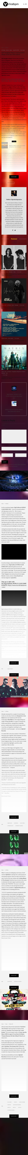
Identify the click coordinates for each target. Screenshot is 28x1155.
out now (14, 1058)
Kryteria (5, 1042)
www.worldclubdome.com (18, 656)
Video (14, 271)
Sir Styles (21, 1034)
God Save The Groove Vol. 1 (11, 1046)
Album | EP (3, 305)
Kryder (3, 1032)
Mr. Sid (12, 1036)
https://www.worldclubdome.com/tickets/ (15, 643)
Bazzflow (10, 719)
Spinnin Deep (10, 825)
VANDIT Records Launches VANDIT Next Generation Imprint (14, 409)
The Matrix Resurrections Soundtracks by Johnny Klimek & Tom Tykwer (13, 377)
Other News (10, 338)
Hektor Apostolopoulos (14, 199)
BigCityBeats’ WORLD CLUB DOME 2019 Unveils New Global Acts (14, 395)
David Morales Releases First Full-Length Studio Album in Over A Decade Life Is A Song (13, 308)
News (11, 50)
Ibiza (23, 143)
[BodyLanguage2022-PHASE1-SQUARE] (14, 324)
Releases (10, 271)
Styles (20, 1107)
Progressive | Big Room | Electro (18, 371)
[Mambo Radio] (4, 145)
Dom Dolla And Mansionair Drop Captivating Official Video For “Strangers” (13, 274)
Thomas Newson (5, 1036)
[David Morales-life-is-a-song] (14, 290)
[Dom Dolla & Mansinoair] (14, 257)
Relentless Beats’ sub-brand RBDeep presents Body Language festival (12, 341)
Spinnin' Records (19, 825)
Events (7, 50)
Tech (7, 373)
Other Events (4, 338)
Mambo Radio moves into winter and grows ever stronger (17, 146)
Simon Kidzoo (4, 1048)
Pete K (21, 1036)
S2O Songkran (11, 182)
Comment (3, 428)
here (9, 796)
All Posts (3, 50)
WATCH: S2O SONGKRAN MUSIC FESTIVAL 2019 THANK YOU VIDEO (13, 80)
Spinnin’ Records (19, 887)
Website (17, 452)
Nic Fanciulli (14, 631)
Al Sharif (16, 1036)
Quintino (8, 874)
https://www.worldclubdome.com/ (13, 586)
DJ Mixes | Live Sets (18, 143)
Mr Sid (9, 1107)
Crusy (20, 1032)
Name (2, 445)
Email (2, 452)
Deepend (19, 716)
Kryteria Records (17, 1104)
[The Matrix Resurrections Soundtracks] (14, 357)
